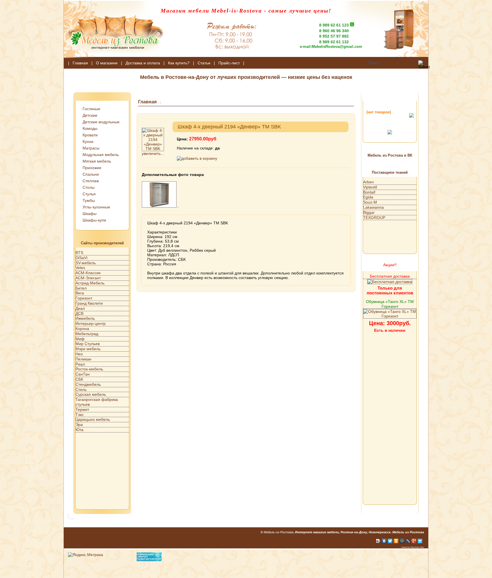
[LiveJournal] (408, 541)
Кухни (88, 141)
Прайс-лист (229, 63)
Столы (89, 187)
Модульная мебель (101, 154)
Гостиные (91, 108)
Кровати (90, 135)
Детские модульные (101, 122)
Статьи (204, 63)
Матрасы (91, 148)
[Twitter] (390, 541)
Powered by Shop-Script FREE (412, 547)
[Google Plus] (414, 541)
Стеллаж (91, 181)
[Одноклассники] (396, 541)
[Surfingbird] (420, 541)
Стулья (89, 194)
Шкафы (90, 213)
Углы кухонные (96, 207)
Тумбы (89, 200)
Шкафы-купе (94, 220)
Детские (90, 115)
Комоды (90, 128)
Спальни (91, 174)
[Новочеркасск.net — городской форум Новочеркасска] (149, 559)
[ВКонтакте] (384, 541)
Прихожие (92, 167)
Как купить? (179, 63)
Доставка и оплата (143, 63)
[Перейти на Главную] (113, 56)
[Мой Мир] (402, 541)
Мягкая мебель (97, 161)
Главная (80, 63)
